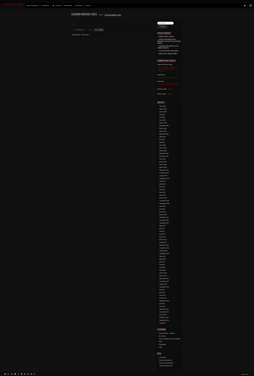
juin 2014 (162, 303)
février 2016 (163, 273)
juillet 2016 (162, 259)
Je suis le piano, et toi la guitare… (168, 77)
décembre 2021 (164, 153)
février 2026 (163, 109)
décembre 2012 (164, 317)
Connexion (162, 357)
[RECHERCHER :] (165, 23)
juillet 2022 (162, 137)
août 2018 (162, 206)
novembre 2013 (164, 312)
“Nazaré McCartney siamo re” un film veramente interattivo (167, 47)
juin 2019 (162, 187)
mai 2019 (162, 189)
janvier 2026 (163, 112)
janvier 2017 (163, 242)
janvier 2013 (163, 315)
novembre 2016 (164, 248)
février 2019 (163, 198)
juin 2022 (162, 139)
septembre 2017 (164, 223)
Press (160, 341)
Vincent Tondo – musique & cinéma (168, 54)
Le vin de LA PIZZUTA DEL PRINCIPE (168, 84)
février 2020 (163, 164)
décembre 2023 (164, 125)
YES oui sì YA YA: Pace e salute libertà (168, 51)
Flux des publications (165, 360)
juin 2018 (162, 209)
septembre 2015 (164, 287)
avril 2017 (162, 234)
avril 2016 (162, 267)
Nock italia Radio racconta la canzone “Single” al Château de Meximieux (167, 69)
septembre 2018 (164, 203)
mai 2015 (162, 290)
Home (101, 15)
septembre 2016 (164, 253)
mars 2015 (162, 295)
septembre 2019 (164, 178)
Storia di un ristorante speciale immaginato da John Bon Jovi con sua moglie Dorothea (169, 41)
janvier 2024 (163, 123)
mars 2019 (162, 195)
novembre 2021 (164, 156)
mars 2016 (162, 270)
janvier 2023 (163, 131)
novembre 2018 (164, 201)
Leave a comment (99, 30)
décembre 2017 (164, 217)
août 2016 (162, 256)
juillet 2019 (162, 184)
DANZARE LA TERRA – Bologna (166, 36)
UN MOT (169, 94)
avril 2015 (162, 292)
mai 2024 (162, 114)
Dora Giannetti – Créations (167, 333)
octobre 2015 (163, 284)
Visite (90, 30)
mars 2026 (162, 106)
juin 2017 (162, 228)
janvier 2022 (163, 151)
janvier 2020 (163, 167)
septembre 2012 (164, 320)
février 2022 (163, 148)
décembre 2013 (164, 309)
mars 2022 (162, 145)
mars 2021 (162, 159)
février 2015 (163, 298)
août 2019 (162, 181)
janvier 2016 (163, 276)
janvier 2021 (163, 162)
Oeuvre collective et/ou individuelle (169, 339)
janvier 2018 (163, 214)
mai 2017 (162, 231)
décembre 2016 (164, 245)
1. (73, 24)
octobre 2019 (163, 176)
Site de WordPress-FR (165, 366)
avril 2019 (162, 192)
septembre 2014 (164, 301)
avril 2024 (162, 117)
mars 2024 (162, 120)
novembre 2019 (164, 173)
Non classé (162, 336)
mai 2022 (162, 142)
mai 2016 (162, 264)
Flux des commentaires (166, 363)
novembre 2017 (164, 220)
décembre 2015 (164, 278)
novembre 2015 (164, 281)
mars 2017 (162, 237)
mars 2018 (162, 212)
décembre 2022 (164, 134)
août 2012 (162, 323)
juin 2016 (162, 262)
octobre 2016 (163, 251)
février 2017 (163, 239)
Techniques (162, 344)
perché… (170, 89)
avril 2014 (162, 306)
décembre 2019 (164, 170)
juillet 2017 (162, 226)
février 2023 (163, 128)
